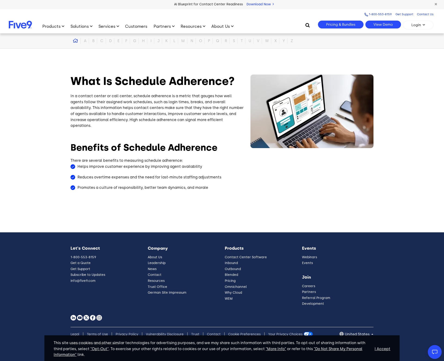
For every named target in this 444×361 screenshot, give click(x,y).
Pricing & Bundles (340, 24)
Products (51, 26)
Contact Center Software (246, 257)
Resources (191, 26)
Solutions (80, 26)
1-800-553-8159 (380, 14)
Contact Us (425, 14)
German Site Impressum (167, 293)
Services (107, 26)
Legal (75, 334)
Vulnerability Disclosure (165, 334)
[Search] (307, 25)
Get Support (404, 14)
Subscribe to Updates (88, 275)
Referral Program (316, 298)
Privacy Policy (127, 334)
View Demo (383, 24)
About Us (220, 26)
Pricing (230, 281)
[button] (436, 4)
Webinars (309, 257)
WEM (229, 299)
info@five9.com (83, 281)
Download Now (259, 4)
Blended (231, 275)
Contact (154, 275)
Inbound (231, 263)
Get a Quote (81, 263)
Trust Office (157, 287)
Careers (308, 286)
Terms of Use (97, 334)
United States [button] (357, 334)
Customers (136, 26)
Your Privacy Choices (285, 334)
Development (313, 304)
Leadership (157, 263)
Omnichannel (236, 287)
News (152, 269)
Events (307, 263)
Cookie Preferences (244, 334)
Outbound (233, 269)
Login (416, 25)
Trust (195, 334)
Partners (162, 26)
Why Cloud (233, 293)
